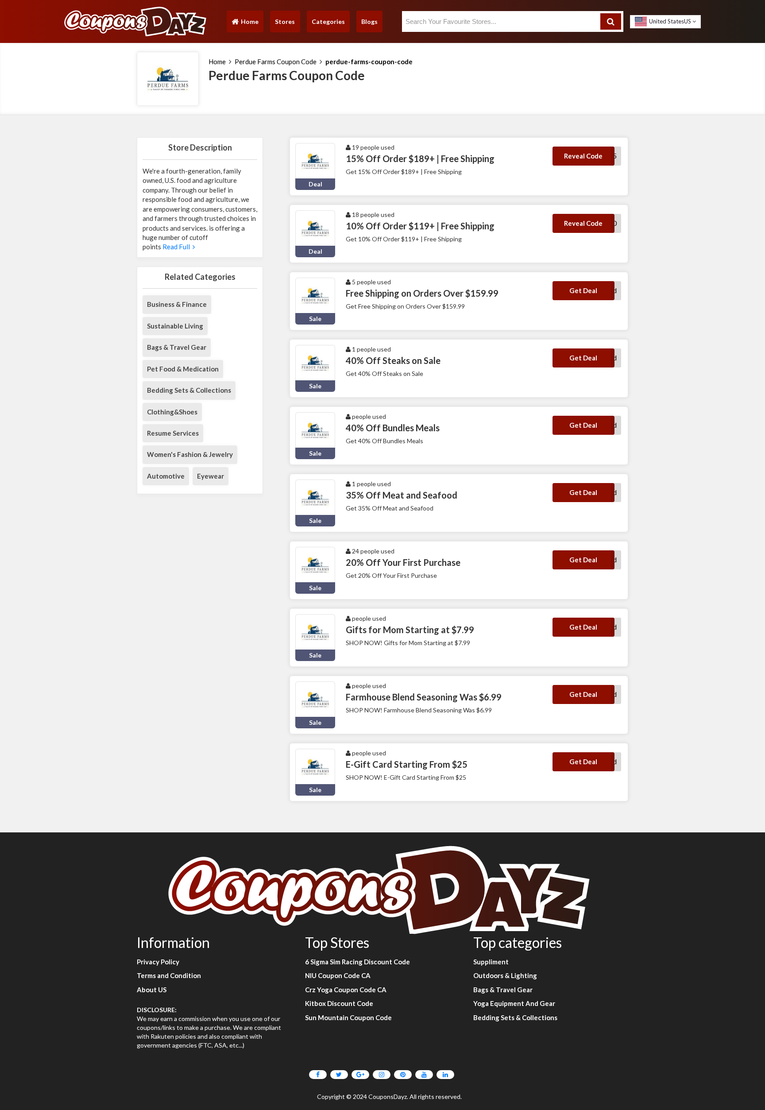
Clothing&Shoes (172, 412)
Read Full (177, 247)
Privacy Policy (158, 962)
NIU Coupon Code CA (338, 975)
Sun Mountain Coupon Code (348, 1017)
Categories (328, 21)
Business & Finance (177, 304)
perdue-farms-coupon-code (369, 62)
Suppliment (491, 962)
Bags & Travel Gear (176, 347)
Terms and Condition (169, 975)
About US (151, 990)
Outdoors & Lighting (505, 975)
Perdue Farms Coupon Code (276, 62)
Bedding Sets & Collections (189, 390)
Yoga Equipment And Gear (514, 1003)
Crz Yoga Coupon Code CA (345, 990)
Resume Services (173, 433)
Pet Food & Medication (183, 369)
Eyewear (210, 476)
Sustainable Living (175, 326)
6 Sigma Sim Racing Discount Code (357, 962)
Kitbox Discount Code (339, 1003)
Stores (285, 21)
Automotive (166, 476)
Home (245, 24)
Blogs (369, 21)
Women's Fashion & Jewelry (190, 454)
